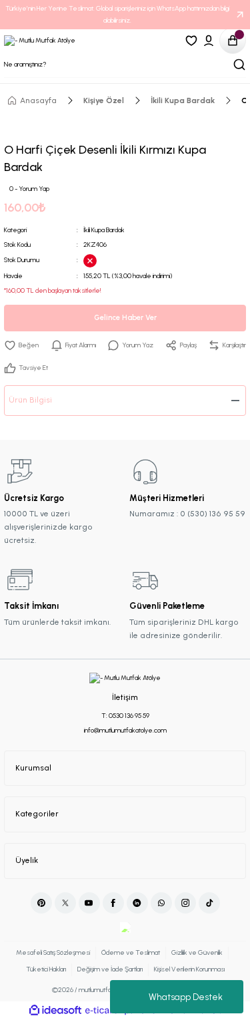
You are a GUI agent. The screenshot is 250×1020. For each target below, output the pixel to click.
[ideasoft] (55, 1011)
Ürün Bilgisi (30, 400)
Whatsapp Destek (186, 997)
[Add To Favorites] (21, 345)
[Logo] (39, 40)
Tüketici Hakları (46, 969)
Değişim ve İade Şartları (110, 969)
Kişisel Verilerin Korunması (189, 969)
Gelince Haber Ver (125, 317)
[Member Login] (208, 40)
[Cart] (232, 40)
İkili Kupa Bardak (104, 230)
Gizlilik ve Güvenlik (197, 952)
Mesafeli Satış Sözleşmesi (53, 952)
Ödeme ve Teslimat (130, 952)
